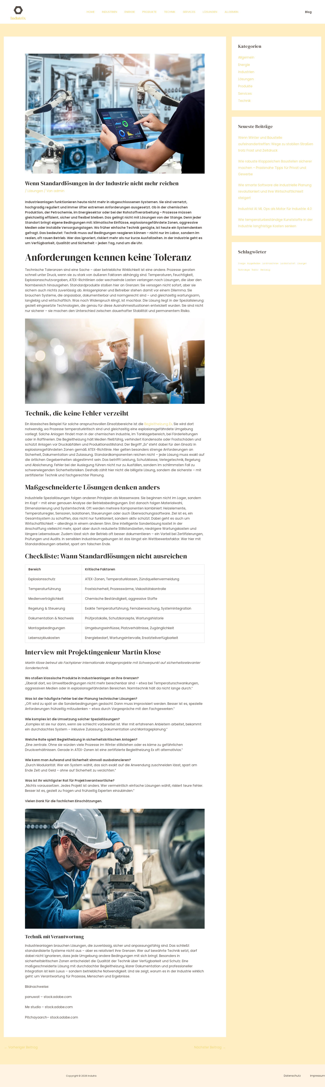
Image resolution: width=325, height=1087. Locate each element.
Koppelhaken (253, 263)
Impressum (317, 1076)
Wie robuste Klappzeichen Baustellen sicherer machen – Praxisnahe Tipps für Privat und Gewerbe (275, 167)
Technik (169, 12)
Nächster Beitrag (210, 1047)
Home (90, 12)
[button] (308, 12)
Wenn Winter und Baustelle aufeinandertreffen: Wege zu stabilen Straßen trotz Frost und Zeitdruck (275, 144)
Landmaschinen (270, 263)
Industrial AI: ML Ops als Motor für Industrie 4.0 (275, 209)
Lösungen (210, 12)
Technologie (244, 269)
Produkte (149, 12)
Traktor (255, 269)
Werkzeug (265, 269)
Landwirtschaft (287, 263)
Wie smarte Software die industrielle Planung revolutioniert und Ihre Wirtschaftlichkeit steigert (274, 191)
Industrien (109, 12)
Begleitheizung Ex (158, 424)
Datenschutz (292, 1076)
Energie (130, 12)
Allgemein (231, 12)
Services (189, 12)
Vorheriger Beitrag (21, 1047)
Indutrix (18, 18)
